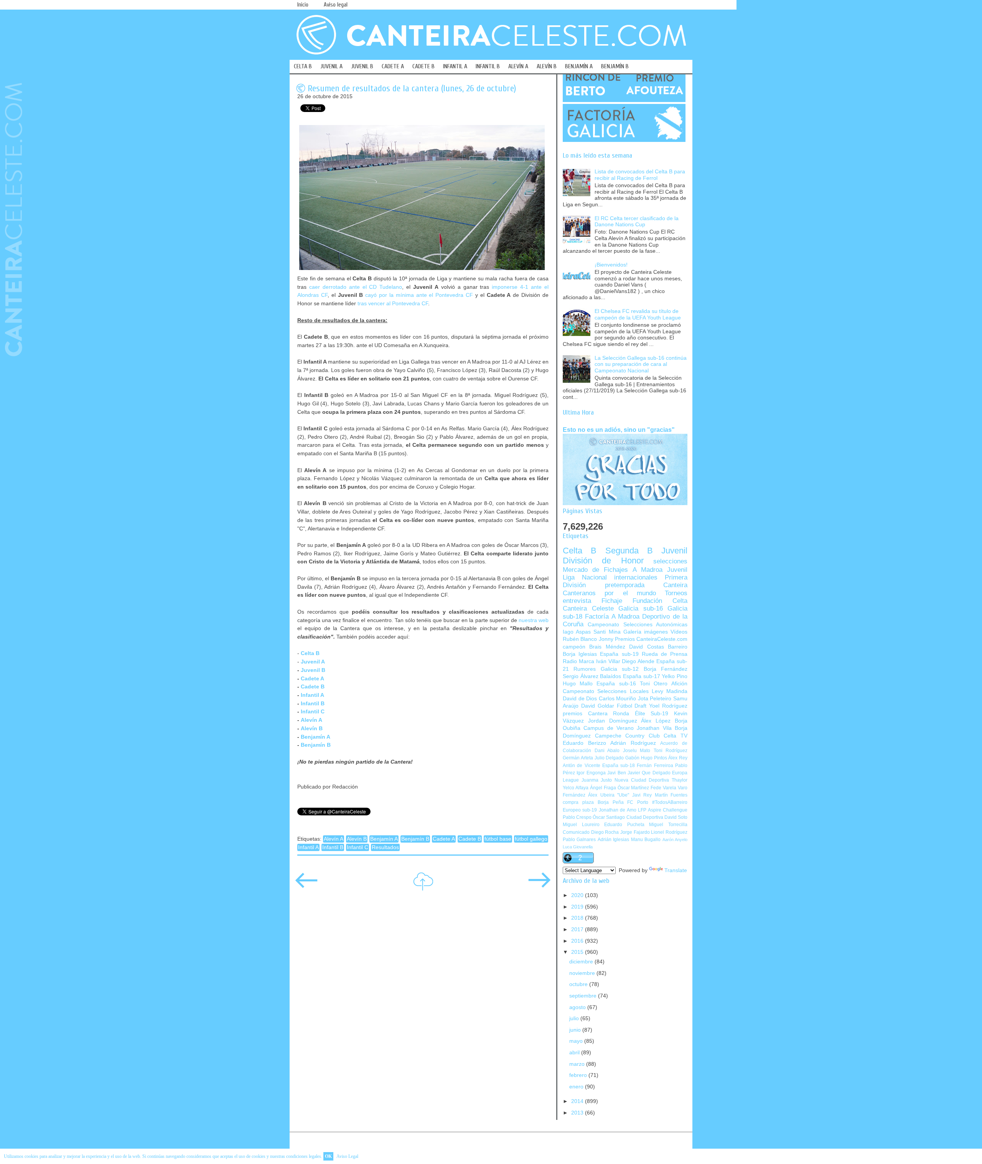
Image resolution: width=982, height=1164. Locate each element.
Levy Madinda (669, 691)
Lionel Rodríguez (669, 832)
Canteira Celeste (588, 608)
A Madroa (647, 569)
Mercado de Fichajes (595, 569)
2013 (578, 1113)
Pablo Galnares (579, 839)
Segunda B (629, 550)
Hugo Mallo (578, 684)
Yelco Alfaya (575, 787)
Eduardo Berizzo (584, 743)
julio (574, 1018)
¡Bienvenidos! (611, 265)
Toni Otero (653, 684)
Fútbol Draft (632, 706)
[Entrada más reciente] (306, 885)
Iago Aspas (577, 632)
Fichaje (611, 600)
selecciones (670, 561)
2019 (578, 907)
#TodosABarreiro (669, 802)
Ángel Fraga (603, 787)
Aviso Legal (347, 1156)
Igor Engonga (591, 772)
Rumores (584, 669)
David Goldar (597, 706)
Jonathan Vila (654, 728)
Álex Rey (677, 758)
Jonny (606, 639)
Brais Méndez (607, 647)
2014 (578, 1101)
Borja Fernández (665, 669)
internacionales (635, 577)
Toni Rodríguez (671, 750)
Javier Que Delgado (649, 772)
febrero (578, 1075)
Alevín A (311, 720)
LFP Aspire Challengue (662, 810)
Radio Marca (578, 661)
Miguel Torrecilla (668, 824)
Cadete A (312, 678)
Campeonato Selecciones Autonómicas (637, 624)
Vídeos (679, 632)
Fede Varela (663, 787)
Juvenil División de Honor (625, 555)
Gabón (632, 758)
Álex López (656, 721)
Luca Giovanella (578, 847)
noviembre (582, 973)
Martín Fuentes (671, 795)
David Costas (646, 647)
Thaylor (679, 780)
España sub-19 (619, 654)
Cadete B (469, 839)
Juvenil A (313, 662)
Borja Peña (611, 802)
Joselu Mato (637, 750)
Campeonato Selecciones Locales (606, 691)
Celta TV (675, 736)
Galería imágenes (645, 632)
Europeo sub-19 (580, 810)
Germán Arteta (578, 758)
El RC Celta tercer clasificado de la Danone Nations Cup (637, 222)
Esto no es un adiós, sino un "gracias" (619, 429)
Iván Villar (608, 661)
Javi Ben (616, 772)
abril (575, 1052)
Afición (679, 684)
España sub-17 (641, 676)
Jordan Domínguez (612, 721)
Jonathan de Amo (617, 810)
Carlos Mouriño (617, 698)
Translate (675, 870)
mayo (576, 1041)
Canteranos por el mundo (609, 593)
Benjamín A (315, 737)
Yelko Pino (674, 676)
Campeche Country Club (627, 736)
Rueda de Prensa (664, 654)
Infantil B (313, 703)
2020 (578, 895)
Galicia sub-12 (620, 669)
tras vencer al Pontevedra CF (393, 303)
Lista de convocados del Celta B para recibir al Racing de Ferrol (640, 175)
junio (575, 1030)
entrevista (577, 600)
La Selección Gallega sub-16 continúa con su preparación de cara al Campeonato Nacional (641, 364)
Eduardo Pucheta (624, 824)
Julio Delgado (609, 758)
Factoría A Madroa (612, 616)
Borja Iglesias (580, 654)
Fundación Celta (660, 600)
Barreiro (677, 647)
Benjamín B (316, 745)
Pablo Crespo (577, 817)
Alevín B (312, 728)
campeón (574, 647)
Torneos (676, 593)
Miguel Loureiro (581, 824)
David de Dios (580, 698)
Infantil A (312, 695)
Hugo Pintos (654, 758)
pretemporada (624, 585)
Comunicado (576, 832)
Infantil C (313, 711)
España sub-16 (616, 684)
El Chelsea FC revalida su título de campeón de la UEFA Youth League (638, 314)
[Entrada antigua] (539, 885)
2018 (578, 918)
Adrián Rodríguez (633, 743)
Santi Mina (606, 632)
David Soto (675, 817)
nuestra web (534, 620)
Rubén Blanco (580, 639)
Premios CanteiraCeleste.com (651, 639)
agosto (578, 1007)
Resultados (385, 847)
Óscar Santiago (609, 817)
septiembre (583, 996)
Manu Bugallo (646, 839)
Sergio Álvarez (580, 676)
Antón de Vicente (581, 765)
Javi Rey (642, 795)
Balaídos (610, 676)
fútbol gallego (531, 839)
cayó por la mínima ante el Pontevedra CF (419, 295)
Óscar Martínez (633, 787)
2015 (578, 952)
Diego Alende (638, 661)
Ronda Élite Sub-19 (640, 713)
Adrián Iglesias (613, 839)
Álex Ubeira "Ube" (608, 795)
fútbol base (497, 839)
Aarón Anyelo (674, 839)
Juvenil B (313, 670)
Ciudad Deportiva (644, 817)
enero (577, 1087)
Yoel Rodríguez (668, 706)
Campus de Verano (608, 728)
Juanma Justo (597, 780)
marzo (577, 1064)
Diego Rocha (605, 832)
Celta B (579, 550)
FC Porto (637, 802)
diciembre (582, 962)
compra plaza (578, 802)
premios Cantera (585, 713)
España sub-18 (618, 765)
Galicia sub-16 (640, 608)
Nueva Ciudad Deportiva (642, 780)
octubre (579, 984)
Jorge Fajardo (635, 832)
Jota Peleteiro (655, 698)
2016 (578, 941)
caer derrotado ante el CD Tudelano (355, 287)
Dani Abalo (607, 750)
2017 (578, 929)
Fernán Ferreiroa (655, 765)
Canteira (675, 585)
